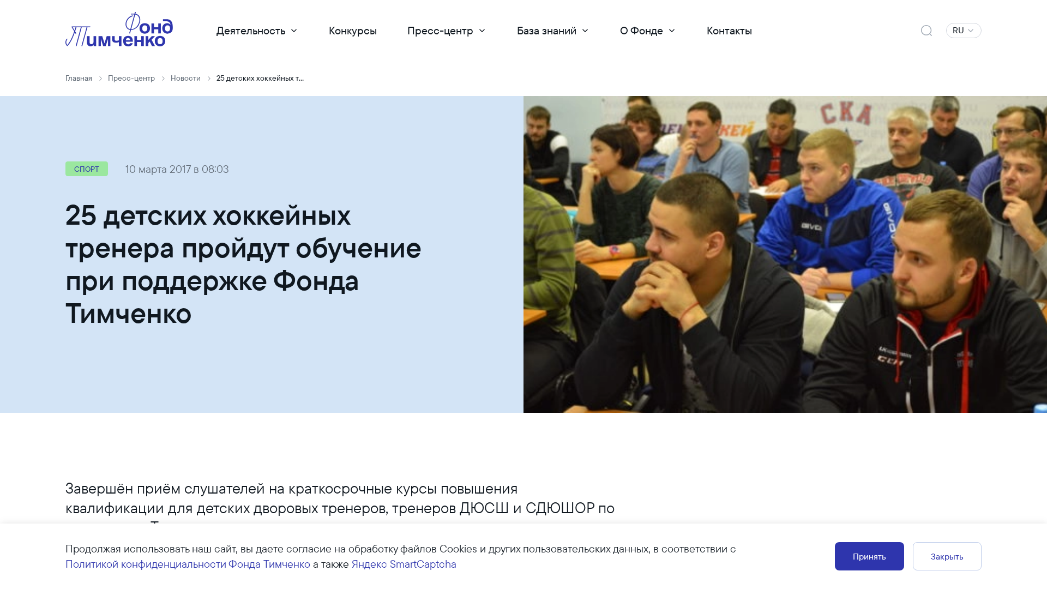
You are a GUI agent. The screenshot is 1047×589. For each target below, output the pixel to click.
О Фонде (641, 30)
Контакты (729, 30)
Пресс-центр (440, 30)
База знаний (546, 30)
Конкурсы (353, 30)
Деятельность (250, 30)
